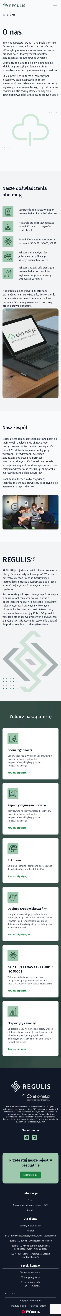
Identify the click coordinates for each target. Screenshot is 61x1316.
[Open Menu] (55, 5)
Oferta (30, 1230)
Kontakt (30, 1210)
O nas (30, 1200)
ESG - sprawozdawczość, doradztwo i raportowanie (30, 1235)
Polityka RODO (18, 1306)
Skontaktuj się (30, 1175)
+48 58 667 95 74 (32, 1272)
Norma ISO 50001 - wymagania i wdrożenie (30, 1240)
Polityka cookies (38, 1306)
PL (6, 1293)
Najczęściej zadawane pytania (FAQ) (30, 1205)
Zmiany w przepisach (30, 1225)
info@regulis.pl (32, 1277)
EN (13, 1293)
